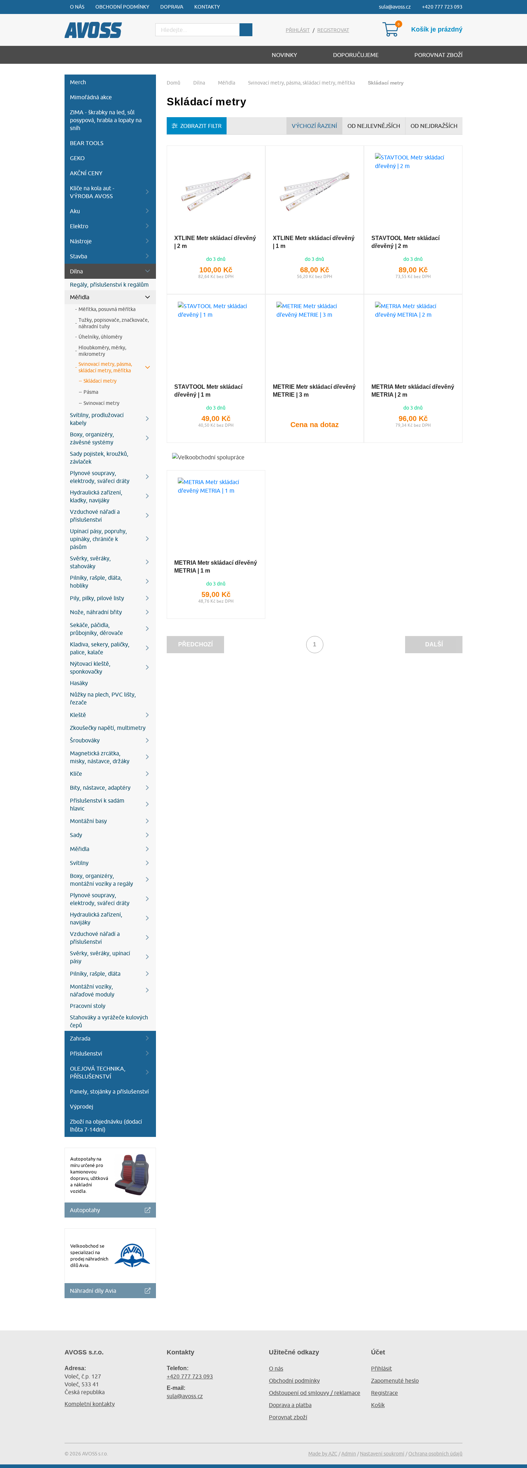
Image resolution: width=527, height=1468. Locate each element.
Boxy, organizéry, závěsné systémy (92, 438)
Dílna (76, 271)
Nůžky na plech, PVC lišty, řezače (103, 698)
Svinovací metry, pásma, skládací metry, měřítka (105, 367)
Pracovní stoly (87, 1006)
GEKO (77, 158)
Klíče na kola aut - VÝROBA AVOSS (92, 192)
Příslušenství (86, 1053)
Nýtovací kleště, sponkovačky (90, 667)
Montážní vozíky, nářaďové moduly (92, 990)
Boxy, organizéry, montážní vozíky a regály (101, 879)
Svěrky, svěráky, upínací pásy (100, 957)
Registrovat (333, 30)
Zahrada (80, 1038)
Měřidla (79, 297)
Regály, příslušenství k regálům (109, 284)
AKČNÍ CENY (86, 173)
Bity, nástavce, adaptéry (100, 787)
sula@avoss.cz (395, 7)
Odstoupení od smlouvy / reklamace (314, 1393)
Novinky (284, 55)
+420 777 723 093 (442, 7)
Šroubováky (85, 740)
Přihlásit (298, 30)
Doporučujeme (356, 55)
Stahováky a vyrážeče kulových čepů (109, 1021)
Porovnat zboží (438, 55)
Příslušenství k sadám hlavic (97, 804)
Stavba (78, 256)
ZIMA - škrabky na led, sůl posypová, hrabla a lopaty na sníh (106, 120)
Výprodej (81, 1106)
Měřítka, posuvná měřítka (107, 309)
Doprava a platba (290, 1405)
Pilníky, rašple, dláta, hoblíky (96, 581)
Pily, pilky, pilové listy (97, 598)
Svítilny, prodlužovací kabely (97, 419)
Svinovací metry (101, 403)
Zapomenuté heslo (395, 1380)
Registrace (384, 1393)
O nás (77, 7)
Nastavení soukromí (382, 1454)
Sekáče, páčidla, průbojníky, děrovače (96, 629)
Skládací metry (100, 381)
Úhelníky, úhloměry (100, 337)
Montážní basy (88, 821)
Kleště (78, 715)
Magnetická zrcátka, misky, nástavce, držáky (99, 757)
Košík (378, 1405)
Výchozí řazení (314, 126)
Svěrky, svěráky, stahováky (90, 562)
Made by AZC (322, 1454)
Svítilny (79, 863)
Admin (348, 1454)
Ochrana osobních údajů (435, 1454)
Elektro (79, 226)
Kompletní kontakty (90, 1404)
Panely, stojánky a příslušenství (109, 1091)
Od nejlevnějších (373, 126)
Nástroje (81, 241)
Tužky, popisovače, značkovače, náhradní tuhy (114, 323)
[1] (245, 29)
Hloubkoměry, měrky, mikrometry (102, 351)
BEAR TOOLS (87, 143)
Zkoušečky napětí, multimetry (108, 728)
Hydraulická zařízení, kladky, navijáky (96, 496)
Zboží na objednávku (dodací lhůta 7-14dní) (106, 1125)
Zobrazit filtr (201, 126)
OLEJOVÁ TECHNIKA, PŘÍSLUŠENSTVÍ (97, 1072)
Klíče (76, 773)
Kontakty (207, 7)
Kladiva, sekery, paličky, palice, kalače (99, 648)
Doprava (171, 7)
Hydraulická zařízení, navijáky (96, 918)
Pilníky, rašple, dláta (95, 973)
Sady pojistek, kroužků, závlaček (99, 457)
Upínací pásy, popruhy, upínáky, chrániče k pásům (98, 539)
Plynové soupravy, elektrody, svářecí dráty (99, 477)
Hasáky (79, 683)
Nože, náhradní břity (96, 612)
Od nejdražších (433, 126)
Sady (76, 835)
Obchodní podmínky (122, 7)
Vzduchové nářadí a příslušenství (95, 515)
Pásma (91, 392)
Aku (75, 211)
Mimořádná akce (91, 97)
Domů (173, 83)
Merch (78, 82)
